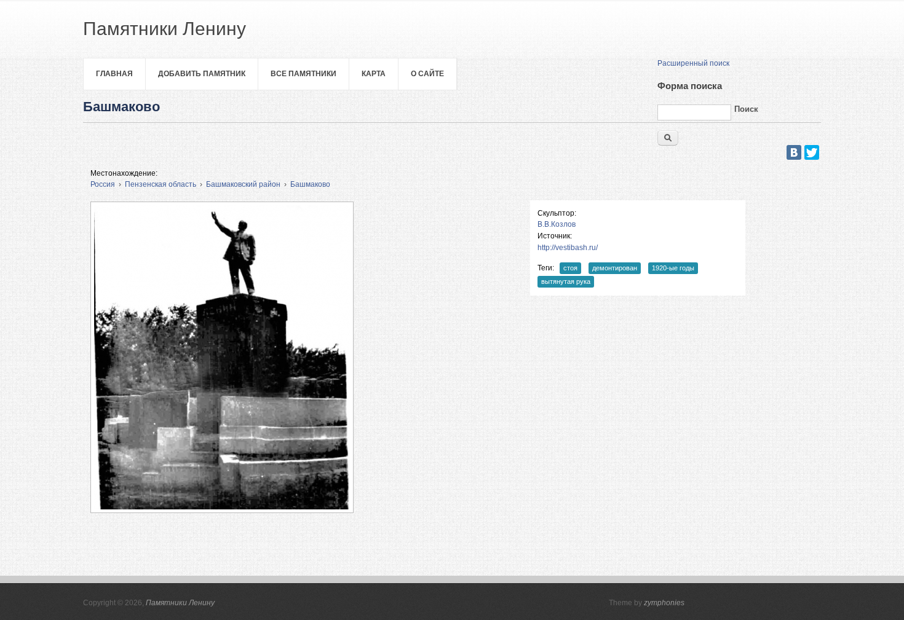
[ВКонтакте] (794, 152)
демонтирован (614, 268)
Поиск (746, 109)
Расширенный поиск (693, 63)
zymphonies (664, 602)
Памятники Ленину (180, 602)
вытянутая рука (565, 281)
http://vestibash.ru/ (567, 247)
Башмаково (310, 184)
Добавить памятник (201, 73)
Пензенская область (160, 184)
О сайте (427, 73)
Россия (102, 184)
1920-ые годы (673, 268)
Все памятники (303, 73)
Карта (374, 73)
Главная (114, 73)
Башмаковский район (243, 184)
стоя (570, 268)
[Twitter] (811, 152)
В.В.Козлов (556, 224)
